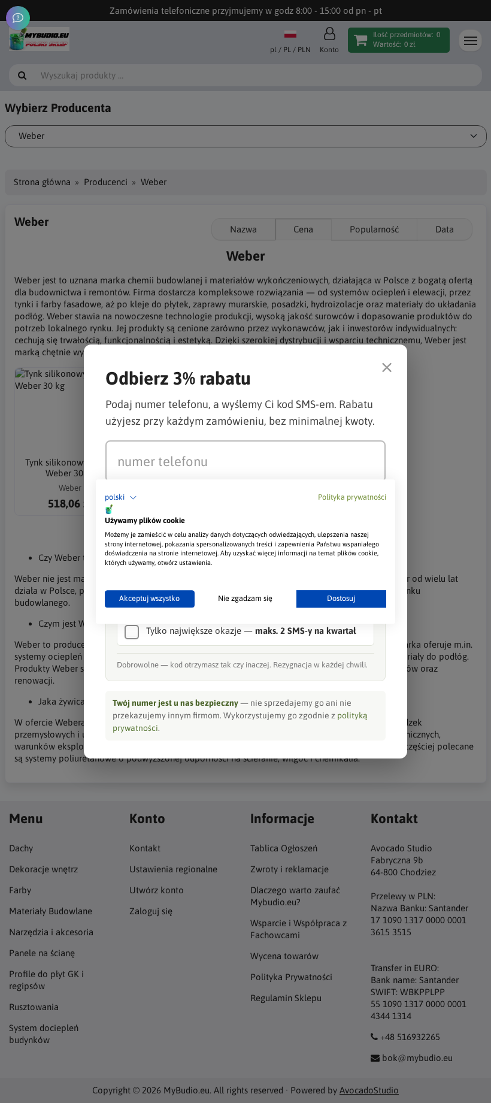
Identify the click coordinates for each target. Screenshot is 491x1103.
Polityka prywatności (352, 496)
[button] (121, 497)
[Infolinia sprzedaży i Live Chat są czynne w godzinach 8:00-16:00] (18, 18)
